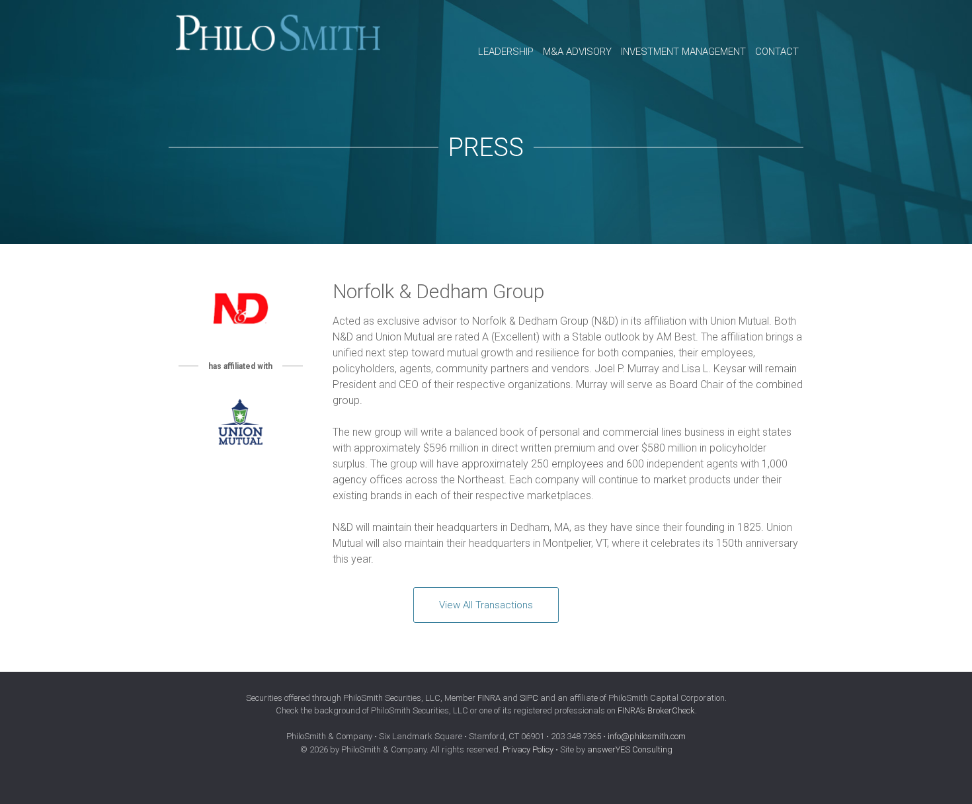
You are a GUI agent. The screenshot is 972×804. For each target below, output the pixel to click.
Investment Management (683, 52)
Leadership (506, 52)
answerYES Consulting (629, 749)
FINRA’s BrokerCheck (656, 710)
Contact (777, 52)
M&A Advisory (577, 52)
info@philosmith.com (647, 736)
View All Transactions (486, 605)
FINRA (489, 698)
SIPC (529, 698)
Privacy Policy (528, 749)
